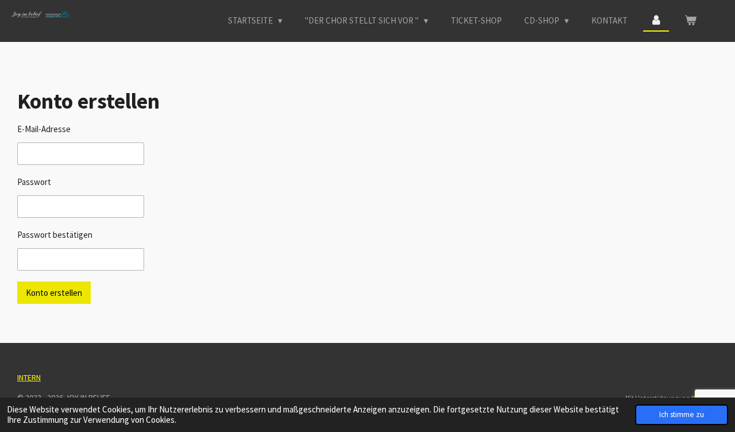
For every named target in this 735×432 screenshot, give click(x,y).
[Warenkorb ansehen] (690, 20)
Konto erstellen (54, 292)
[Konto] (656, 20)
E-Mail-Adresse (44, 129)
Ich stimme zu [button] (681, 414)
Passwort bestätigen (54, 234)
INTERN (29, 377)
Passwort (34, 181)
